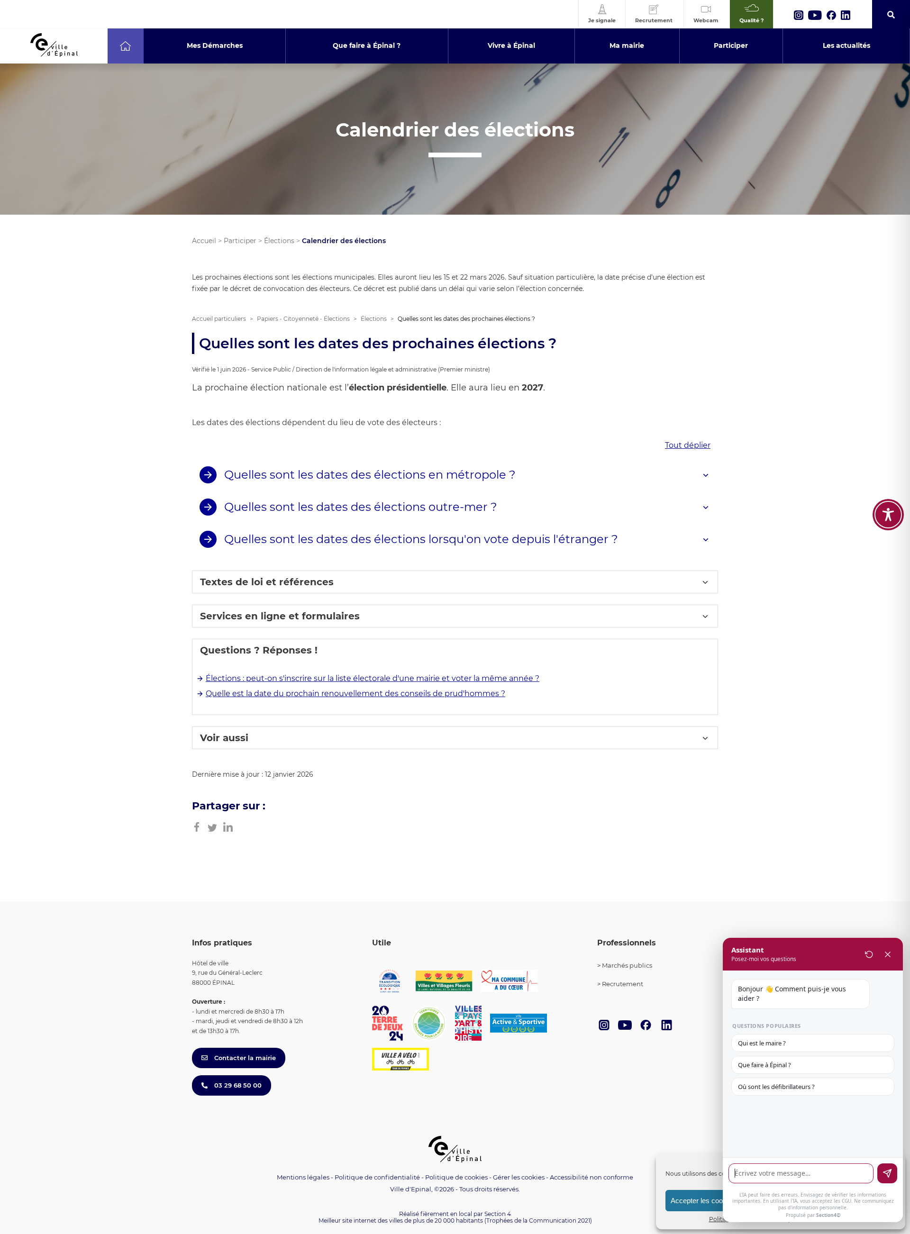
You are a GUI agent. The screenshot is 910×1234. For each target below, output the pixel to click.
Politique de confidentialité (377, 1177)
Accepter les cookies (703, 1201)
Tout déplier (687, 445)
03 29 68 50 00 (237, 1085)
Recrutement (622, 984)
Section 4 (497, 1213)
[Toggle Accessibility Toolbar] (888, 514)
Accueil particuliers (219, 318)
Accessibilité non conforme (591, 1177)
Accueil (204, 240)
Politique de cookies (456, 1177)
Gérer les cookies (519, 1177)
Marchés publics (627, 965)
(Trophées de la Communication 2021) (538, 1220)
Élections (279, 240)
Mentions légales (303, 1177)
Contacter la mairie (244, 1058)
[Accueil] (125, 46)
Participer (240, 240)
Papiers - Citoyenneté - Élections (303, 318)
